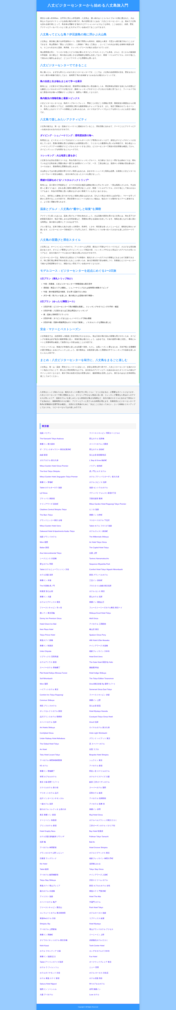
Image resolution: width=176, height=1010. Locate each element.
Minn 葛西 (44, 542)
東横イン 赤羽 (95, 809)
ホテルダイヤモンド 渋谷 (50, 973)
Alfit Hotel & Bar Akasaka (99, 640)
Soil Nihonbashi (46, 678)
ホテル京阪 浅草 (46, 575)
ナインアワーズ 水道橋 (98, 646)
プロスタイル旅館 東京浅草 (100, 586)
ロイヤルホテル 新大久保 (99, 727)
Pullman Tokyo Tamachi (98, 836)
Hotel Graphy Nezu (47, 831)
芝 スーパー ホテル (97, 744)
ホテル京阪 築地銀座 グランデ (52, 836)
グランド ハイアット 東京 (99, 738)
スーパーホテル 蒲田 (97, 787)
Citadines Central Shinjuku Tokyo (53, 509)
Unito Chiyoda (45, 651)
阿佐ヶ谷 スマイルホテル (99, 771)
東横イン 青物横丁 (47, 771)
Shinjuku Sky (45, 924)
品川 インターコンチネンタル (52, 798)
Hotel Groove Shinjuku (98, 847)
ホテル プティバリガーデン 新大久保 (104, 477)
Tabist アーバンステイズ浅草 (51, 962)
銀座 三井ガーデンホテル (99, 782)
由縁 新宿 (44, 455)
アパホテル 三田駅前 (97, 624)
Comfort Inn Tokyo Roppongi (51, 695)
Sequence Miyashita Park (99, 564)
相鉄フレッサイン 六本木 (99, 651)
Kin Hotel (43, 864)
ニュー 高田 (94, 967)
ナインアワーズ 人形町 (98, 875)
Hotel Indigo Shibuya (97, 673)
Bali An (92, 842)
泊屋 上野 (93, 553)
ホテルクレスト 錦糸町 (98, 531)
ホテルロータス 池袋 (97, 913)
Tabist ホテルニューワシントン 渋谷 (54, 569)
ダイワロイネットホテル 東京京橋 (53, 940)
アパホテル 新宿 (95, 766)
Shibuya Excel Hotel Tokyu (100, 613)
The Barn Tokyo (46, 515)
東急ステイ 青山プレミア (50, 886)
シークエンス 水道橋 (48, 558)
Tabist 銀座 (44, 869)
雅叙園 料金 (94, 667)
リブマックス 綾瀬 (96, 918)
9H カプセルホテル (97, 984)
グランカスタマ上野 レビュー (52, 853)
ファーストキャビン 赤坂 (99, 695)
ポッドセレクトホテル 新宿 (51, 711)
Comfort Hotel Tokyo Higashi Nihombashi (106, 569)
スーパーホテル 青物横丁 (50, 667)
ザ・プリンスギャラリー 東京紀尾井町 (55, 449)
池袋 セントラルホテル (98, 488)
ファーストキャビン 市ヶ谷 (51, 608)
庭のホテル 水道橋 (47, 891)
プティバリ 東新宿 (47, 498)
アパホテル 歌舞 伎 (97, 804)
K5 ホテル (44, 766)
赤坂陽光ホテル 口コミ (98, 940)
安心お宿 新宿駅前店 (97, 455)
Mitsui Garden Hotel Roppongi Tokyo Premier (107, 504)
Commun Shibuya (47, 700)
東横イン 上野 (95, 700)
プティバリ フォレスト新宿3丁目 (102, 493)
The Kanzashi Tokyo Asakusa (52, 439)
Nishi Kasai (44, 946)
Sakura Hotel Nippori (48, 984)
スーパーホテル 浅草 (48, 722)
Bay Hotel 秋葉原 (96, 831)
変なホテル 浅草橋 (96, 439)
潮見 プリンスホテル (48, 706)
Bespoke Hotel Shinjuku (99, 755)
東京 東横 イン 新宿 (48, 815)
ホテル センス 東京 (97, 591)
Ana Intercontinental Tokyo (50, 553)
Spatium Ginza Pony (97, 635)
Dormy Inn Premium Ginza (50, 618)
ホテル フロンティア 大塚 (50, 951)
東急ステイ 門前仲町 (97, 891)
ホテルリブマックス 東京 (99, 853)
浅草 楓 (43, 842)
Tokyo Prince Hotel (47, 635)
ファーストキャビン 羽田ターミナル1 (104, 433)
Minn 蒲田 (44, 684)
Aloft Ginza (93, 618)
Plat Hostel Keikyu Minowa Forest (53, 673)
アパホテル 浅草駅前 (97, 798)
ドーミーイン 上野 (96, 935)
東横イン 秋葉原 (46, 646)
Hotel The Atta (95, 896)
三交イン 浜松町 (95, 580)
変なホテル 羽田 (46, 564)
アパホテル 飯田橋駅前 (49, 875)
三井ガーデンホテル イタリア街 (102, 826)
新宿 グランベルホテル (98, 575)
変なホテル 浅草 (95, 597)
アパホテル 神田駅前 (48, 847)
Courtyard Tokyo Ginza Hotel (101, 717)
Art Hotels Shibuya (47, 727)
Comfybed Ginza (46, 733)
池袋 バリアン (45, 433)
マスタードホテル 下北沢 (99, 520)
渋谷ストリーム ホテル (98, 880)
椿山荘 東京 (94, 629)
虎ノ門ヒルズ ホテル (97, 471)
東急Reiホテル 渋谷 (48, 918)
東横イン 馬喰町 (46, 935)
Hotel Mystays (95, 924)
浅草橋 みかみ (95, 864)
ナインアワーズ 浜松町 (49, 504)
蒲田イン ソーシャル (48, 989)
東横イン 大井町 (95, 515)
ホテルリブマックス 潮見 (50, 602)
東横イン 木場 (45, 580)
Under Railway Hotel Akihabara (52, 738)
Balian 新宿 (44, 547)
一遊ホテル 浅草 (46, 804)
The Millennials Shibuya (99, 537)
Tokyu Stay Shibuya (48, 880)
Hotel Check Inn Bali (48, 624)
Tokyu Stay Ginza (96, 869)
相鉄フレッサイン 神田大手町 (101, 858)
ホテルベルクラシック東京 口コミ (103, 820)
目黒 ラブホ (94, 749)
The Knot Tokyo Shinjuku (50, 471)
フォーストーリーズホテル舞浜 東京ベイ (105, 608)
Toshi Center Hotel (96, 946)
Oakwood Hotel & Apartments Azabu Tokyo (57, 531)
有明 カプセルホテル (48, 777)
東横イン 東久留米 (47, 444)
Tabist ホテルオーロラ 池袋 (51, 488)
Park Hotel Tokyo (96, 907)
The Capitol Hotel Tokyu (99, 547)
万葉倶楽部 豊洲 (95, 498)
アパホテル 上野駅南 (48, 929)
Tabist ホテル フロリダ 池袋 (100, 526)
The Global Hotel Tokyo (49, 744)
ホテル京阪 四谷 (95, 978)
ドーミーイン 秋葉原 (48, 820)
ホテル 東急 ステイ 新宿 (49, 978)
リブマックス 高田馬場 (49, 657)
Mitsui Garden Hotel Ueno (50, 526)
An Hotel (43, 749)
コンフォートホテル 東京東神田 (53, 913)
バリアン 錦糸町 (95, 466)
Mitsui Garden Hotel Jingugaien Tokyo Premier (59, 477)
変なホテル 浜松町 (96, 449)
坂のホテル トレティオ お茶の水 (53, 809)
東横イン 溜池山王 (96, 602)
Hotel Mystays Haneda (98, 711)
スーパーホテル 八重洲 (98, 444)
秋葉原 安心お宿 (46, 591)
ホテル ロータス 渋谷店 (98, 973)
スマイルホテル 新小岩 (49, 787)
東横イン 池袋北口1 (48, 956)
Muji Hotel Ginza (96, 815)
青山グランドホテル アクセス (101, 929)
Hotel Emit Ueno (96, 657)
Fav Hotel (93, 956)
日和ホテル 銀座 (95, 793)
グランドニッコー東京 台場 (51, 520)
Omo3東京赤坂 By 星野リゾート (102, 684)
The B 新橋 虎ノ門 (47, 586)
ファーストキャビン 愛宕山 (51, 907)
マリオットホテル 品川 (49, 793)
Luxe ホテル (94, 995)
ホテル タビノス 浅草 (98, 482)
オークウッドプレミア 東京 (100, 962)
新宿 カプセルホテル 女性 (99, 886)
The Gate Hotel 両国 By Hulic (101, 662)
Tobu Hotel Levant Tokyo (50, 755)
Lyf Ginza (43, 493)
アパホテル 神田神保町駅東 (51, 760)
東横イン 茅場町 (46, 482)
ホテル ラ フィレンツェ (49, 967)
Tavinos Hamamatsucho (99, 558)
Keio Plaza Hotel (46, 629)
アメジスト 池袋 (46, 896)
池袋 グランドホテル (48, 537)
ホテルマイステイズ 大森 (99, 777)
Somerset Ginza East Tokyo (100, 689)
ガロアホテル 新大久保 (49, 460)
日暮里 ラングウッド (48, 858)
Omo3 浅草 (93, 722)
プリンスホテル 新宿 (48, 826)
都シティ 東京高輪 (47, 613)
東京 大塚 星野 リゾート (49, 782)
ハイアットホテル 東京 (49, 689)
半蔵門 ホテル (95, 902)
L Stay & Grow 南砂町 (98, 460)
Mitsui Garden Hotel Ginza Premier (54, 466)
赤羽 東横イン (95, 989)
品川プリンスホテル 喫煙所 (51, 717)
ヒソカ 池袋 (94, 509)
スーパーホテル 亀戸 (48, 902)
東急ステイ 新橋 (46, 640)
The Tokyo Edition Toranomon (101, 678)
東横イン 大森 (45, 597)
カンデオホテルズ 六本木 (99, 951)
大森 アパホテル (46, 995)
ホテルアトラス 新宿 (48, 662)
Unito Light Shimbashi (98, 733)
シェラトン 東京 (95, 760)
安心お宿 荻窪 (95, 706)
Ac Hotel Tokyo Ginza (98, 542)
